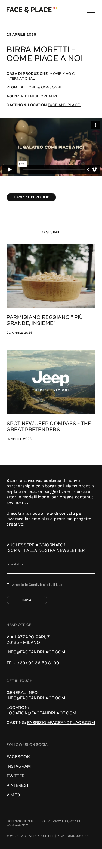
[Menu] (91, 10)
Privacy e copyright (66, 821)
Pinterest (18, 785)
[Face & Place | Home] (32, 9)
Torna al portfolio (31, 197)
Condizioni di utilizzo (46, 585)
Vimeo (13, 795)
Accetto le (37, 585)
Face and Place (64, 105)
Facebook (18, 756)
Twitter (16, 775)
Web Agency (17, 825)
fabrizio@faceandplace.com (61, 722)
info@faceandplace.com (36, 652)
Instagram (19, 766)
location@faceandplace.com (41, 713)
